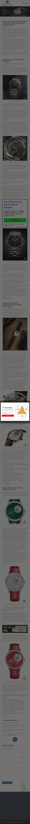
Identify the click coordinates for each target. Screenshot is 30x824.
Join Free (7, 415)
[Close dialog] (28, 403)
